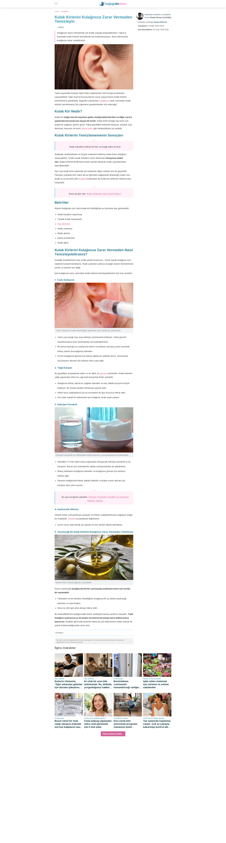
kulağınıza (104, 100)
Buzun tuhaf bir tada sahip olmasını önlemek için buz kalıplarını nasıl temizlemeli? (68, 724)
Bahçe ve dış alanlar (152, 679)
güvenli (103, 373)
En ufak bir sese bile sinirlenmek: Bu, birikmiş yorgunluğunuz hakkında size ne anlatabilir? (98, 684)
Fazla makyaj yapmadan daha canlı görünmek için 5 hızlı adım (98, 723)
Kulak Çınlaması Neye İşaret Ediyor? (104, 194)
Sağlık (57, 11)
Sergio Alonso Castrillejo (160, 17)
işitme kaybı (87, 128)
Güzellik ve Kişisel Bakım (94, 718)
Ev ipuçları (118, 679)
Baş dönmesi (63, 224)
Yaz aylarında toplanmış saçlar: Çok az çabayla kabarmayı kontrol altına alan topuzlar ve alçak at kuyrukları (157, 724)
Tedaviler (65, 11)
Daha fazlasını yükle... (113, 734)
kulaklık (82, 178)
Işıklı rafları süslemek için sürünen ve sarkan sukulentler (156, 684)
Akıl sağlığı (59, 679)
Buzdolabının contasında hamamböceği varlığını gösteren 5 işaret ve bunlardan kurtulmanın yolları (126, 684)
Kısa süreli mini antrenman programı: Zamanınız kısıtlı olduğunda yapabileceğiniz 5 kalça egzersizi (127, 724)
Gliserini (71, 518)
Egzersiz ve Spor (121, 718)
